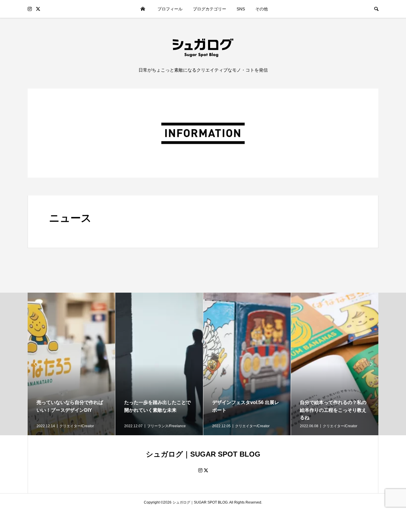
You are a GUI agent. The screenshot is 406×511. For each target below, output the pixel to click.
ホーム (142, 9)
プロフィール (170, 9)
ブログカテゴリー (209, 9)
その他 (261, 9)
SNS (241, 9)
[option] (71, 364)
